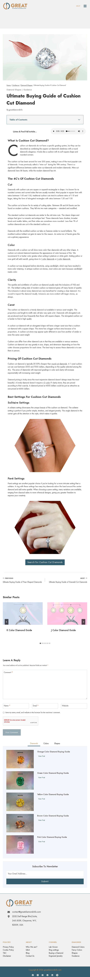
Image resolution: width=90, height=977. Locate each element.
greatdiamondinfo (16, 109)
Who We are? (31, 947)
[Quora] (57, 975)
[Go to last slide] (6, 622)
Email (35, 705)
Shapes (75, 953)
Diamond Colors (78, 947)
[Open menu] (85, 6)
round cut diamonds (59, 363)
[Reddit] (47, 975)
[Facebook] (33, 975)
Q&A (28, 950)
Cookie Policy (8, 950)
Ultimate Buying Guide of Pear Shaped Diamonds (22, 580)
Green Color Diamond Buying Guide (53, 773)
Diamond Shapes (14, 89)
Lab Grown (53, 947)
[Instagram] (38, 975)
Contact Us (30, 956)
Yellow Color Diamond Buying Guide (53, 794)
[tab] (40, 643)
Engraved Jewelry (55, 956)
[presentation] (23, 613)
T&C (4, 953)
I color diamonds (47, 259)
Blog (27, 953)
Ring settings (54, 950)
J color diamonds (63, 259)
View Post (42, 756)
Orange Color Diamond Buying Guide (53, 751)
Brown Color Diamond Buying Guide (53, 816)
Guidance (27, 89)
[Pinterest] (42, 975)
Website (65, 705)
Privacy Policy (8, 947)
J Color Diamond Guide (63, 630)
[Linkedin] (52, 975)
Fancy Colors (77, 950)
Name (7, 705)
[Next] (83, 622)
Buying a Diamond (56, 953)
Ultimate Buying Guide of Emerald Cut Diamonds (68, 580)
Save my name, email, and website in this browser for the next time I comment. (32, 712)
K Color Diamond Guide (19, 630)
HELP (78, 6)
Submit (45, 881)
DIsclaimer (7, 956)
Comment (8, 672)
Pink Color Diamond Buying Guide (52, 837)
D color (47, 382)
